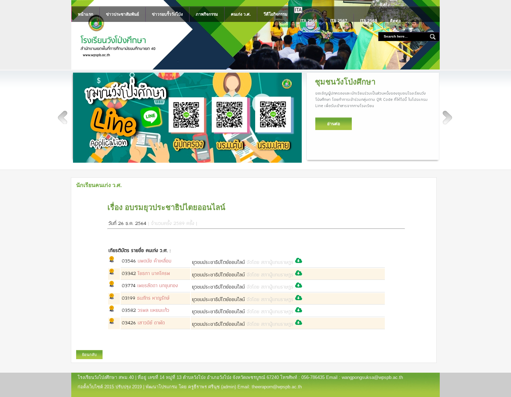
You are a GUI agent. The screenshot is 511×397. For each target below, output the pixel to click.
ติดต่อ (395, 20)
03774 (150, 285)
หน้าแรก (85, 14)
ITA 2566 (308, 20)
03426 (143, 322)
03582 (145, 310)
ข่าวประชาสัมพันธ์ (122, 14)
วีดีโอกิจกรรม (275, 14)
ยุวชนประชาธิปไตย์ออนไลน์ (242, 262)
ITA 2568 (368, 20)
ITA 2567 (338, 20)
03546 (146, 261)
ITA (298, 10)
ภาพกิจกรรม (207, 14)
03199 (146, 298)
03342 (146, 273)
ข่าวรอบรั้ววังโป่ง (167, 14)
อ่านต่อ (333, 123)
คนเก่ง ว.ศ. (241, 14)
